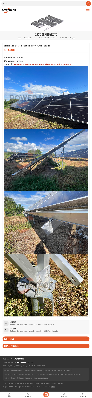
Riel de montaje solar (24, 378)
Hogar (19, 38)
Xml (16, 387)
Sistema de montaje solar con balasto (58, 370)
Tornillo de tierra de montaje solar (47, 374)
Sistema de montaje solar (33, 370)
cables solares (10, 378)
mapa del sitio (8, 387)
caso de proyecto (30, 38)
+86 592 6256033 (17, 359)
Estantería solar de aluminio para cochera (19, 374)
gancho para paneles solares (71, 374)
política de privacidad (26, 387)
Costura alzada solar (41, 378)
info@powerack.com (25, 362)
